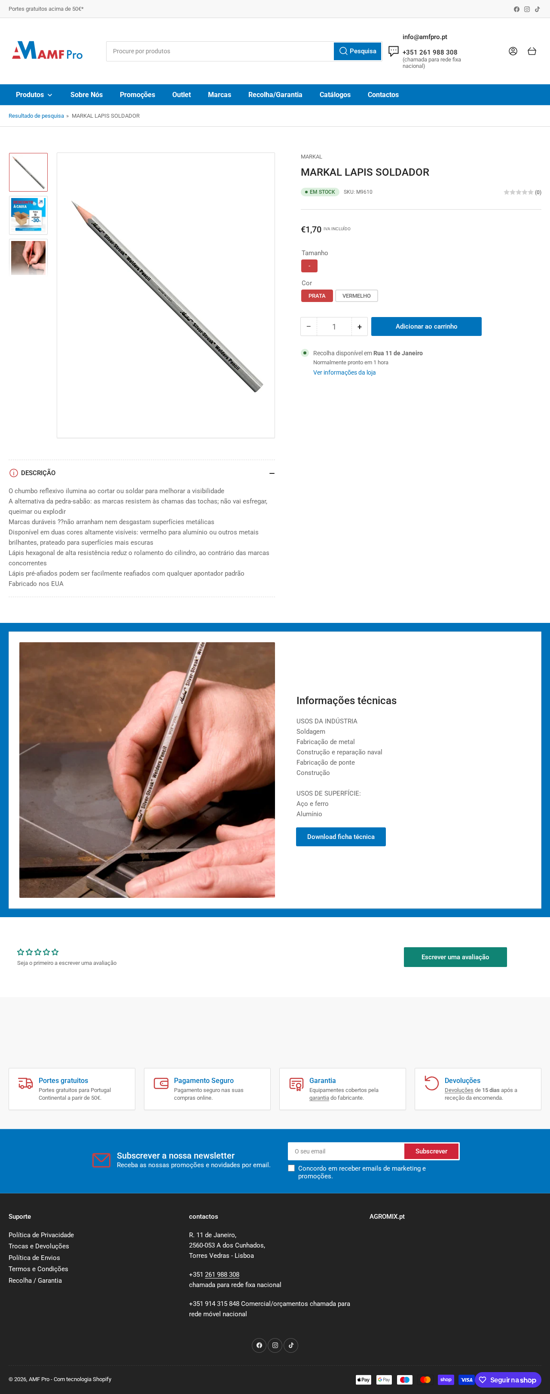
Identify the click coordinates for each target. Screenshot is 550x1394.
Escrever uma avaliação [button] (455, 957)
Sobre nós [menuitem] (86, 95)
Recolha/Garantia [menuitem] (275, 95)
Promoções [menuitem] (137, 95)
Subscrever (431, 1151)
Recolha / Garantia (35, 1280)
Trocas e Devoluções (39, 1246)
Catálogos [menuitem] (335, 95)
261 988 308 (222, 1274)
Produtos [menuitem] (30, 95)
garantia (319, 1098)
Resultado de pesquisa (36, 116)
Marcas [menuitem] (219, 95)
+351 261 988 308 (430, 52)
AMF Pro (39, 1379)
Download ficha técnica (341, 837)
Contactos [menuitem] (383, 95)
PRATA (317, 296)
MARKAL (311, 156)
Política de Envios (34, 1258)
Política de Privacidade (41, 1235)
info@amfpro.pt (425, 37)
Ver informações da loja (344, 372)
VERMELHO (356, 296)
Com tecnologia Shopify (82, 1379)
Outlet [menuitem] (181, 95)
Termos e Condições (38, 1269)
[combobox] (244, 51)
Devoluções (459, 1090)
